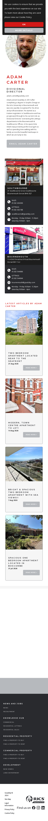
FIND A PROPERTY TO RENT (14, 744)
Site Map (8, 799)
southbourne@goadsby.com (23, 214)
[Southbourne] (24, 172)
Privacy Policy (9, 809)
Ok (24, 24)
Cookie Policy (9, 813)
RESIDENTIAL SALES (11, 730)
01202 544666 (17, 271)
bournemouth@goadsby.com (23, 282)
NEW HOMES (8, 769)
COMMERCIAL (8, 722)
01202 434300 (17, 203)
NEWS (5, 708)
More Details (24, 30)
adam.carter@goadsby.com (18, 96)
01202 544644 (17, 278)
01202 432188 (17, 210)
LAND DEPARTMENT (11, 773)
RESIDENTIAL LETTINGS (12, 726)
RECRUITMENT (9, 711)
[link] (33, 807)
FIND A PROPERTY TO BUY (13, 740)
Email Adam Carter (23, 144)
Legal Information (9, 804)
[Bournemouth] (24, 240)
